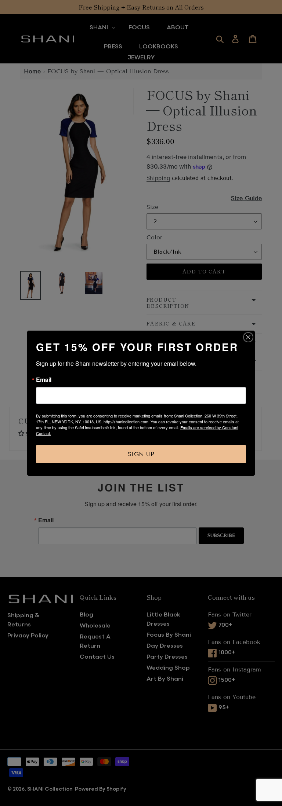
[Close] (248, 337)
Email (43, 380)
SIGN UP (141, 453)
